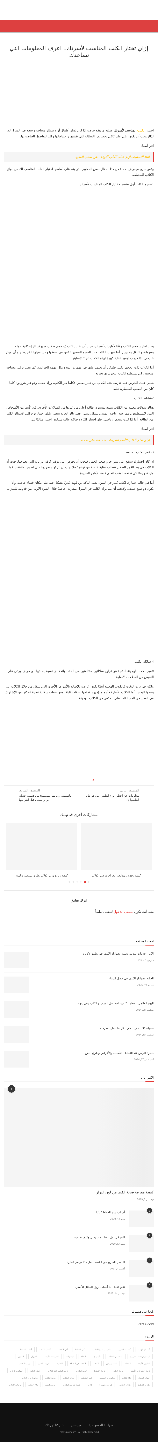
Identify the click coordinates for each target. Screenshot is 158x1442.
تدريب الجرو (44, 1367)
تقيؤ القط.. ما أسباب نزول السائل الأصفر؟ (99, 1290)
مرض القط (50, 1388)
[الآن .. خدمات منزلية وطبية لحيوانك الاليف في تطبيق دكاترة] (16, 964)
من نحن (76, 1429)
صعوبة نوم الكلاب (29, 1381)
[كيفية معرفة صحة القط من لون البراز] (79, 1141)
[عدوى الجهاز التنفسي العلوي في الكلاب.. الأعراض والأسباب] (41, 846)
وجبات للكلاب (14, 1388)
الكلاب (96, 1367)
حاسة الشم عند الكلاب (58, 1374)
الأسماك (97, 1360)
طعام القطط (144, 1388)
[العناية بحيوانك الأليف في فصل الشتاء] (16, 988)
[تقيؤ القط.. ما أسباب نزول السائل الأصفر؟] (141, 1297)
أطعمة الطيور (124, 1353)
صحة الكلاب (68, 1381)
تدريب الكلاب (25, 1367)
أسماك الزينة (144, 1353)
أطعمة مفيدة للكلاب (101, 1353)
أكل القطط (80, 1353)
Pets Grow (146, 1328)
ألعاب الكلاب (45, 1353)
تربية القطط (99, 1374)
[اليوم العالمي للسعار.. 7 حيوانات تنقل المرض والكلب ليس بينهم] (16, 1013)
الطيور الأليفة (144, 1367)
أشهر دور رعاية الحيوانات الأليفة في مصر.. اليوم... (116, 875)
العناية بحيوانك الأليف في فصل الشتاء (131, 982)
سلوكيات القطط (107, 1381)
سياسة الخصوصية (101, 1429)
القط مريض (111, 1367)
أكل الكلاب (63, 1353)
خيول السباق (144, 1381)
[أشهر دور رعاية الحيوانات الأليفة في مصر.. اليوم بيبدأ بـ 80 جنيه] (116, 846)
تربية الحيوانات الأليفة (140, 1374)
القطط (127, 1367)
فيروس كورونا (105, 1388)
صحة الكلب (50, 1381)
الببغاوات (70, 1360)
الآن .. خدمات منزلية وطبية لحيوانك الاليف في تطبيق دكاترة (118, 957)
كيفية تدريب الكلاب (71, 1388)
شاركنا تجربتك (54, 1429)
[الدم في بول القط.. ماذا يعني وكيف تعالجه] (141, 1247)
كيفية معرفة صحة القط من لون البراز (125, 1196)
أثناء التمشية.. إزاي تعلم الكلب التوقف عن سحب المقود (112, 156)
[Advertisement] (79, 92)
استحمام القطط (115, 1360)
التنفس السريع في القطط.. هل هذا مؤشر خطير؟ (95, 1266)
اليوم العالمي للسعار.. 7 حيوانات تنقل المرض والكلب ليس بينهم (116, 1007)
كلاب (90, 1388)
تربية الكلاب (81, 1374)
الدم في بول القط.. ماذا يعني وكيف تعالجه (99, 1241)
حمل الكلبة (35, 1374)
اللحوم (60, 1367)
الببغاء (83, 1360)
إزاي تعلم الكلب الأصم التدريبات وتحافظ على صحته (115, 440)
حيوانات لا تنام (16, 1374)
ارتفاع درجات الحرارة (140, 1360)
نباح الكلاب (33, 1388)
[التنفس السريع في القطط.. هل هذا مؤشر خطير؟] (141, 1272)
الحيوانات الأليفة (51, 1360)
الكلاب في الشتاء (78, 1367)
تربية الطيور (117, 1374)
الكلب (141, 130)
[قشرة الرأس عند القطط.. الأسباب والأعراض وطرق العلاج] (16, 1063)
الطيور (21, 1360)
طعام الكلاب (125, 1388)
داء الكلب (126, 1381)
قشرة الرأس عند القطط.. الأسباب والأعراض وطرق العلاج (119, 1056)
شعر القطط (86, 1381)
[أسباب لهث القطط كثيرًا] (141, 1222)
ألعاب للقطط (26, 1353)
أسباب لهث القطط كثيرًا (110, 1216)
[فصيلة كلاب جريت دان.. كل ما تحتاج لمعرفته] (16, 1038)
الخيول (34, 1360)
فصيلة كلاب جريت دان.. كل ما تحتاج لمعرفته (127, 1032)
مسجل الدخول (123, 915)
